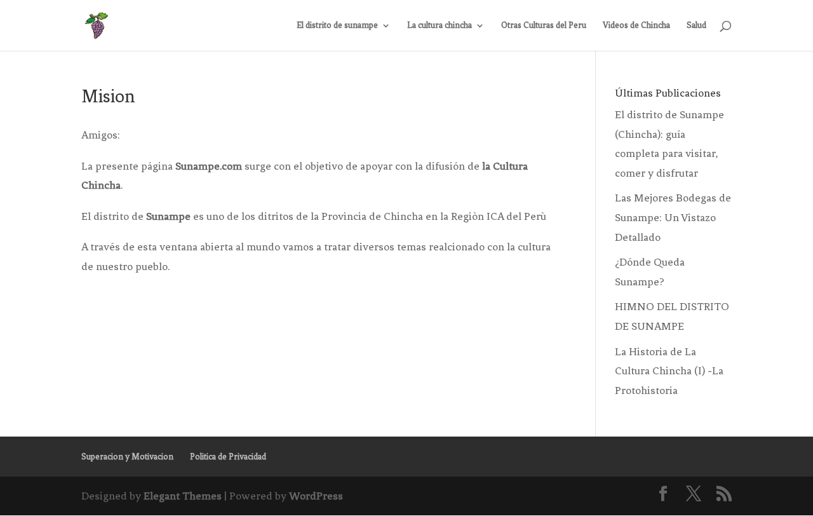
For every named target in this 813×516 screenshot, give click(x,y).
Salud (696, 25)
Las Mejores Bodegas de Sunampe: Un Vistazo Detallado (673, 217)
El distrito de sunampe (337, 25)
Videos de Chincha (636, 25)
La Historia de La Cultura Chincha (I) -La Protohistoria (669, 371)
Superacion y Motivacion (127, 456)
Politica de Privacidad (228, 456)
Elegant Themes (183, 495)
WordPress (316, 495)
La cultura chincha (439, 25)
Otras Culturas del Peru (543, 25)
